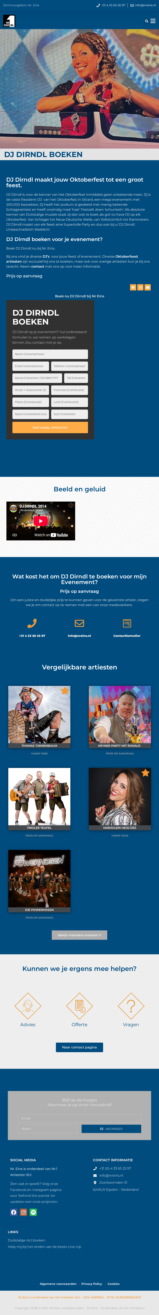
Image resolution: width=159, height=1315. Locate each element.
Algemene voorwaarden (58, 1284)
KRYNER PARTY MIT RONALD (119, 746)
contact (37, 266)
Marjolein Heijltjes (119, 828)
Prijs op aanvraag (120, 753)
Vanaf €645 (119, 835)
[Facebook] (133, 287)
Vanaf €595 (39, 753)
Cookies (113, 1284)
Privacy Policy (92, 1284)
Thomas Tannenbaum (39, 746)
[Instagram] (140, 287)
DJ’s (46, 256)
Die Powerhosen (39, 910)
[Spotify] (33, 1212)
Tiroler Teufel (39, 828)
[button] (146, 21)
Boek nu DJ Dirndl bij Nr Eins (79, 296)
